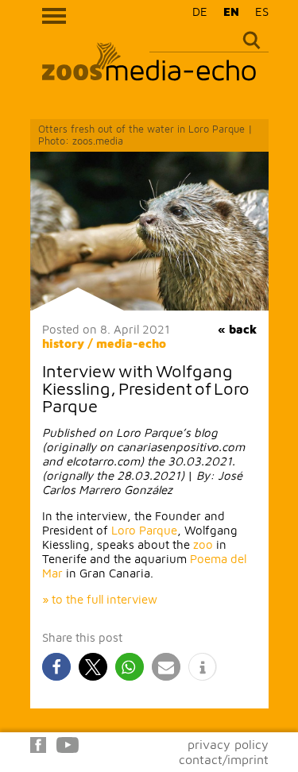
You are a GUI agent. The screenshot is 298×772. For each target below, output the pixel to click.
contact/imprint (224, 759)
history (63, 343)
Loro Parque (144, 530)
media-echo (131, 343)
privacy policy (228, 744)
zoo (203, 544)
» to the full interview (99, 599)
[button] (56, 667)
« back (237, 329)
